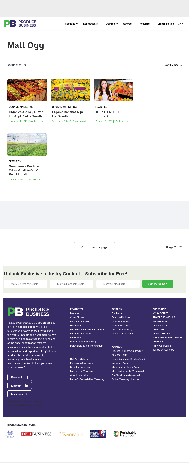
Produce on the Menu (122, 333)
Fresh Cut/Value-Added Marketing (87, 379)
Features (74, 313)
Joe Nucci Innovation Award (126, 375)
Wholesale (75, 337)
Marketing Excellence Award (126, 367)
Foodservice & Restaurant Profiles (87, 329)
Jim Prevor (117, 313)
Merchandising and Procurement (86, 346)
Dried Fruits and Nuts (80, 367)
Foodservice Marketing (81, 371)
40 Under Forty (119, 355)
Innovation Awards (121, 363)
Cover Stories (77, 317)
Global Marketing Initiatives (125, 379)
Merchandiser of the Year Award (128, 371)
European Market (120, 321)
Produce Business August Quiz (127, 351)
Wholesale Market (121, 325)
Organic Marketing (79, 375)
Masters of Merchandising (83, 341)
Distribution (76, 325)
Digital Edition (166, 23)
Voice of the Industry (122, 329)
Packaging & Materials (81, 363)
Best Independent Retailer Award (128, 359)
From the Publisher (121, 317)
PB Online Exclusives (81, 333)
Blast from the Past (79, 321)
